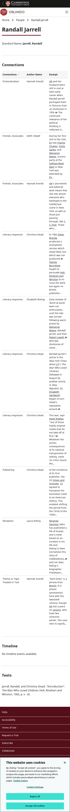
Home (5, 20)
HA (50, 81)
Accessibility (8, 719)
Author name (34, 74)
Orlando (17, 12)
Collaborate (8, 750)
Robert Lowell (56, 337)
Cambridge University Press (17, 3)
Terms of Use (9, 727)
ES (50, 142)
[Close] (64, 762)
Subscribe (7, 743)
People (20, 20)
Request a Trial (10, 735)
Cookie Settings (35, 787)
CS (57, 364)
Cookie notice (20, 780)
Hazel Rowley (56, 418)
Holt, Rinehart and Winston (57, 276)
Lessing (57, 609)
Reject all (35, 796)
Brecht (52, 585)
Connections (14, 74)
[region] (35, 784)
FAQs (4, 712)
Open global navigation (3, 3)
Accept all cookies (35, 805)
